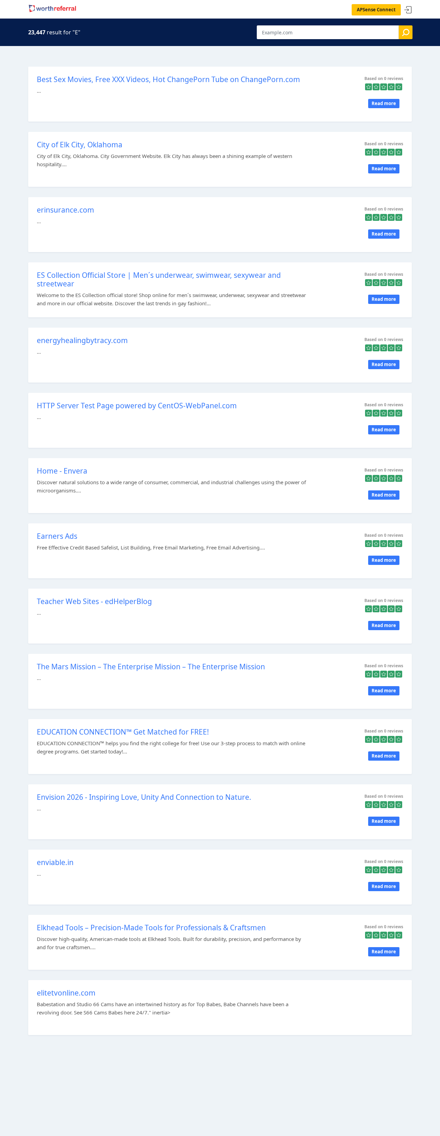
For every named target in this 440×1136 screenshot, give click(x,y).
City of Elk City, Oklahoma (79, 144)
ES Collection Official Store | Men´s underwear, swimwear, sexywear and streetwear (159, 279)
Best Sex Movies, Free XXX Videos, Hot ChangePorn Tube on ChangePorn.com (168, 79)
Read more (384, 103)
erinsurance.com (65, 210)
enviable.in (55, 862)
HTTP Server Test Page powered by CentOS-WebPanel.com (137, 405)
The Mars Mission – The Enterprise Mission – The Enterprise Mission (151, 666)
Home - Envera (62, 471)
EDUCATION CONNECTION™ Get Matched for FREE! (123, 732)
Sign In (408, 10)
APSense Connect (376, 10)
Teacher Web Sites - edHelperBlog (94, 601)
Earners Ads (57, 536)
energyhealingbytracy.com (82, 340)
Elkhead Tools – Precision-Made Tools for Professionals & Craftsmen (151, 927)
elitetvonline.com (66, 993)
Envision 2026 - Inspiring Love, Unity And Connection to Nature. (144, 797)
